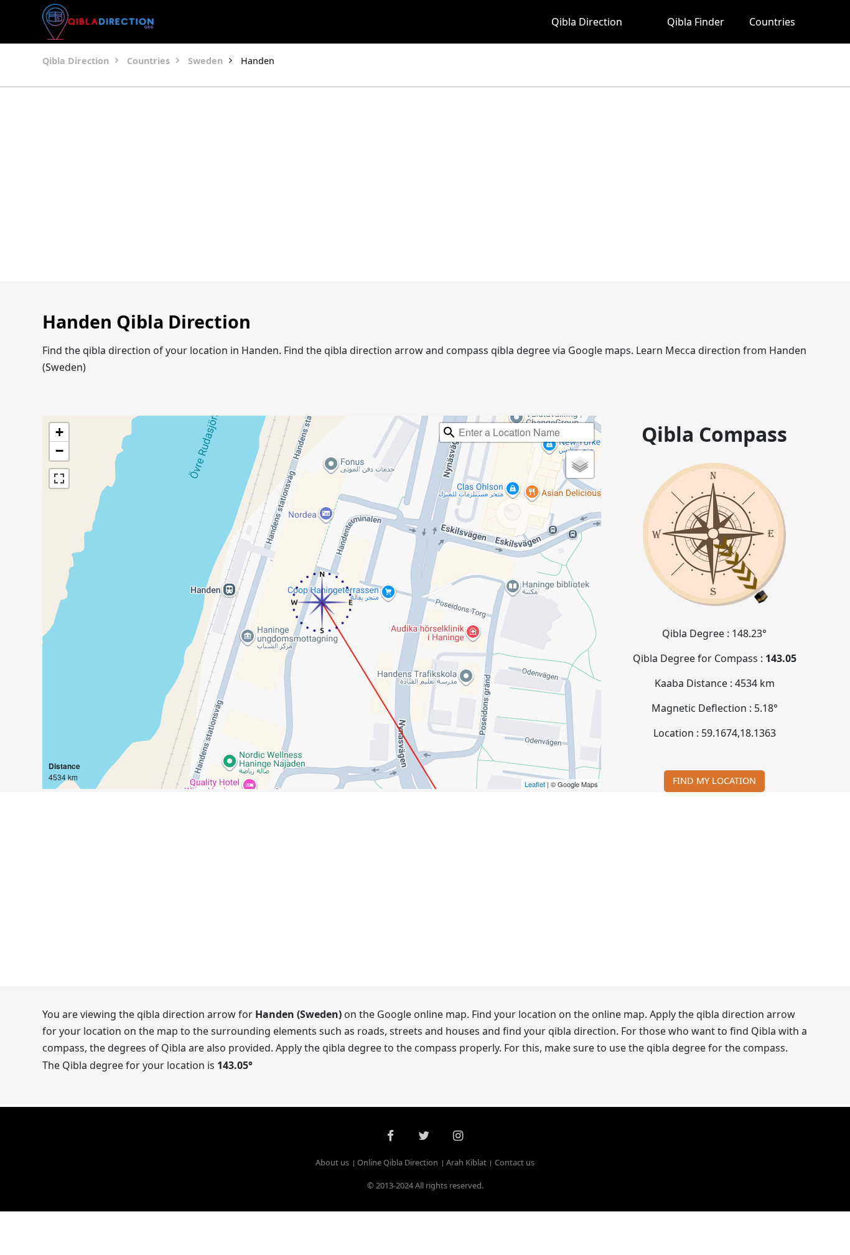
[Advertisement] (425, 184)
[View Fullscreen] (59, 478)
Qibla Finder (695, 22)
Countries (772, 22)
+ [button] (59, 432)
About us (332, 1163)
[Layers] (580, 464)
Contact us (515, 1163)
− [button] (59, 451)
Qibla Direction (586, 22)
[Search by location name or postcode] (449, 432)
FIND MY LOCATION (714, 780)
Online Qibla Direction (397, 1163)
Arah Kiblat (466, 1163)
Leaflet (535, 784)
